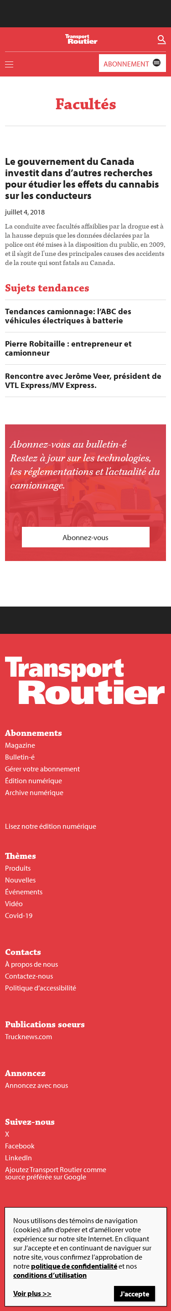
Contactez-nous (29, 975)
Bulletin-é (20, 756)
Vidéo (14, 903)
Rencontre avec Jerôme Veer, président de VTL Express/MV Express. (83, 381)
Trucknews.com (28, 1036)
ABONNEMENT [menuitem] (126, 63)
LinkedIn (18, 1157)
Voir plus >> (32, 1293)
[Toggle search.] (162, 39)
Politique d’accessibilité (40, 987)
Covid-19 (18, 915)
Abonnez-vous (85, 537)
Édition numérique (33, 780)
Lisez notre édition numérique (50, 826)
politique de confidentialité (74, 1265)
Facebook (20, 1145)
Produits (18, 867)
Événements (23, 891)
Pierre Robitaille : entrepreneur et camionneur (68, 348)
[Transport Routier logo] (85, 701)
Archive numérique (34, 792)
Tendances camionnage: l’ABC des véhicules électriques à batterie (68, 316)
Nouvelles (20, 879)
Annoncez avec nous (36, 1085)
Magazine (20, 745)
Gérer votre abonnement (42, 768)
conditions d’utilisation (50, 1275)
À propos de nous (31, 964)
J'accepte (134, 1293)
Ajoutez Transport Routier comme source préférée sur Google (55, 1173)
